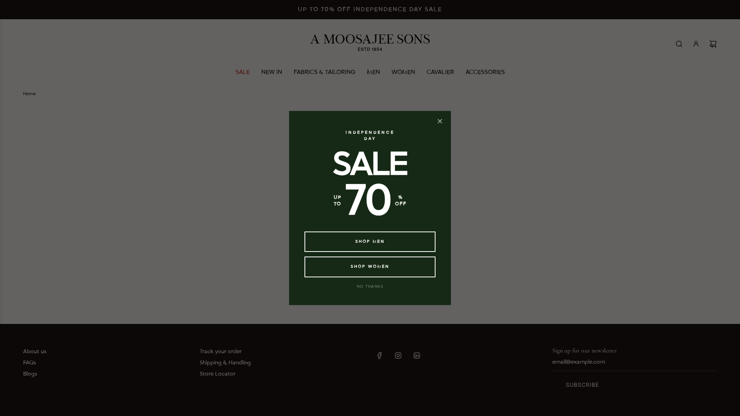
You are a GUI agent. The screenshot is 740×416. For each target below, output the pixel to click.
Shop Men (370, 241)
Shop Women (370, 266)
